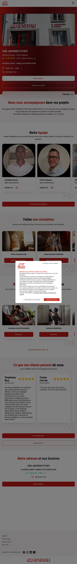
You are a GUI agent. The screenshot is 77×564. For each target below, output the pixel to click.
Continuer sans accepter (50, 263)
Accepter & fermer (51, 299)
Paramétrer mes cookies (32, 299)
